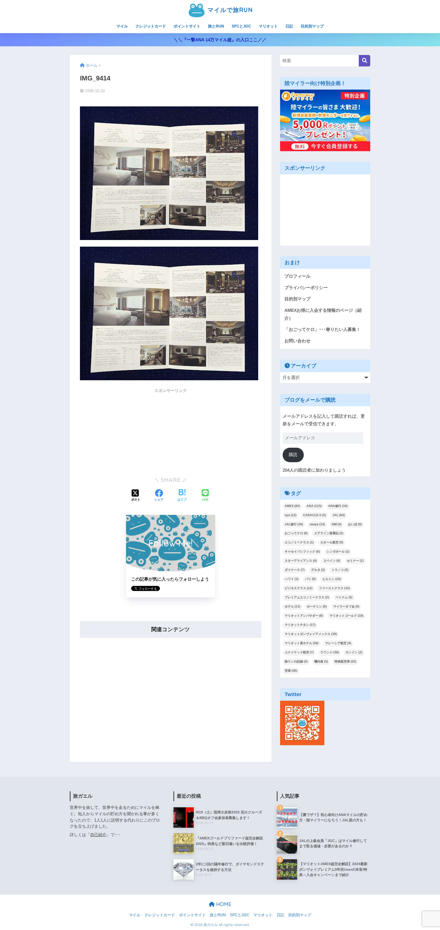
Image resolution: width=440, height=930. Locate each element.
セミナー (355, 560)
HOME (223, 904)
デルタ (318, 570)
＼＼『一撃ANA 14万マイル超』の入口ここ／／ (220, 39)
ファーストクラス (334, 588)
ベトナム (344, 597)
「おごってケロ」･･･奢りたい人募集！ (322, 329)
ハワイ (291, 579)
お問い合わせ (297, 341)
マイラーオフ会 (346, 606)
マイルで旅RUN (229, 9)
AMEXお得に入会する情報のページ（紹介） (323, 314)
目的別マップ (312, 26)
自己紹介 (98, 835)
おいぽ (355, 524)
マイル (122, 26)
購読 (293, 454)
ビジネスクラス (298, 588)
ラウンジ (329, 652)
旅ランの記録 (296, 661)
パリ (310, 579)
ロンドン (354, 652)
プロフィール (297, 276)
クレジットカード (150, 26)
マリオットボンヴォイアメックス (311, 634)
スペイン (331, 560)
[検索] (364, 60)
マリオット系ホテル (302, 643)
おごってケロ (296, 533)
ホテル (292, 606)
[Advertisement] (170, 432)
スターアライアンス (301, 560)
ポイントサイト (187, 26)
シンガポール (337, 551)
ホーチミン (317, 606)
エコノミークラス (299, 542)
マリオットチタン (300, 625)
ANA (314, 506)
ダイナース (295, 570)
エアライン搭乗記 (328, 533)
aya (290, 515)
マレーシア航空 (338, 643)
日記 (289, 26)
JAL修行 (294, 524)
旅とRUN (216, 26)
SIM (336, 524)
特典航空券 (345, 661)
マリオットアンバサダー (304, 615)
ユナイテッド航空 (299, 652)
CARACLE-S (314, 515)
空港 (291, 670)
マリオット (268, 26)
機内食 (321, 661)
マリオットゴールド (346, 615)
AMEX (292, 506)
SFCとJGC (241, 26)
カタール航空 (331, 542)
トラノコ (340, 570)
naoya (317, 524)
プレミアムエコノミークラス (307, 597)
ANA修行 (338, 506)
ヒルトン (331, 579)
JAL (339, 515)
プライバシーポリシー (306, 287)
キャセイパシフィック (302, 551)
